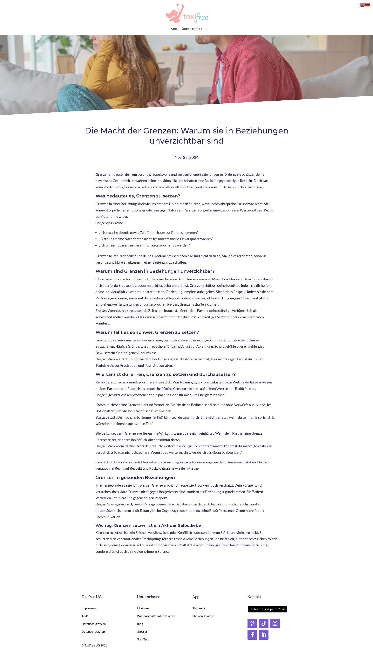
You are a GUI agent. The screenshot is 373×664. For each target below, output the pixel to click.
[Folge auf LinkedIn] (263, 635)
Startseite (198, 608)
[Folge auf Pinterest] (252, 623)
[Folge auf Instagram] (275, 623)
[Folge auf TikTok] (263, 623)
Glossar (142, 631)
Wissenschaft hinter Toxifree (156, 616)
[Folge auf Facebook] (252, 635)
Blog (140, 623)
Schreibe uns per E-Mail (268, 609)
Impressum (89, 608)
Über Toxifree (192, 29)
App (174, 29)
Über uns (143, 608)
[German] (367, 5)
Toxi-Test (143, 639)
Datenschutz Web (94, 623)
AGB (85, 616)
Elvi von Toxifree (203, 616)
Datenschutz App (93, 631)
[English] (362, 5)
